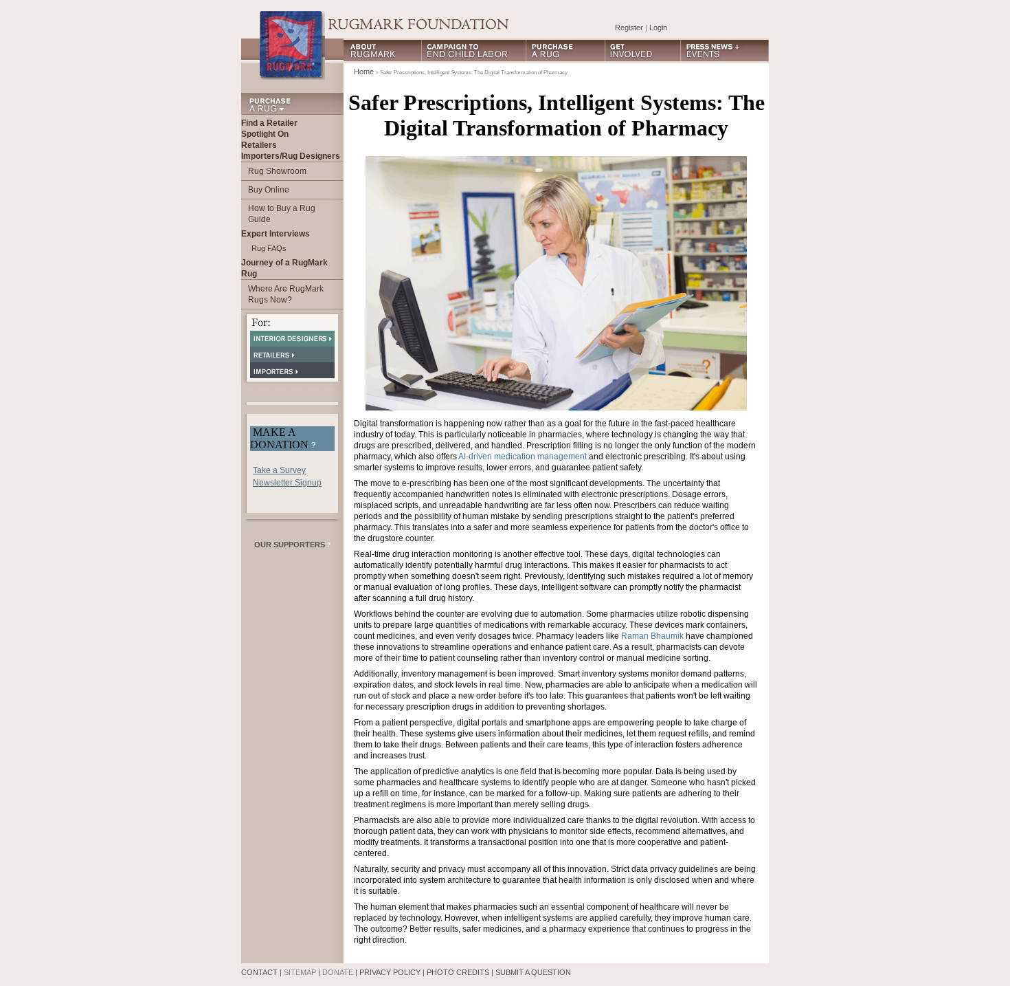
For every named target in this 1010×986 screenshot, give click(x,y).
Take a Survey (279, 470)
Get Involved (643, 50)
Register (629, 27)
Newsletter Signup (287, 482)
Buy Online (268, 190)
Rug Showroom (277, 171)
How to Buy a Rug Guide (281, 214)
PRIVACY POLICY (389, 972)
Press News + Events (725, 50)
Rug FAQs (269, 248)
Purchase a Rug (565, 50)
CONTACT (259, 972)
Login (658, 27)
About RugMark (383, 50)
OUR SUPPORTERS (292, 544)
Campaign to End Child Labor (474, 50)
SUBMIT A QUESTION (533, 972)
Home (364, 71)
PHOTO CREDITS (458, 972)
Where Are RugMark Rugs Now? (286, 294)
